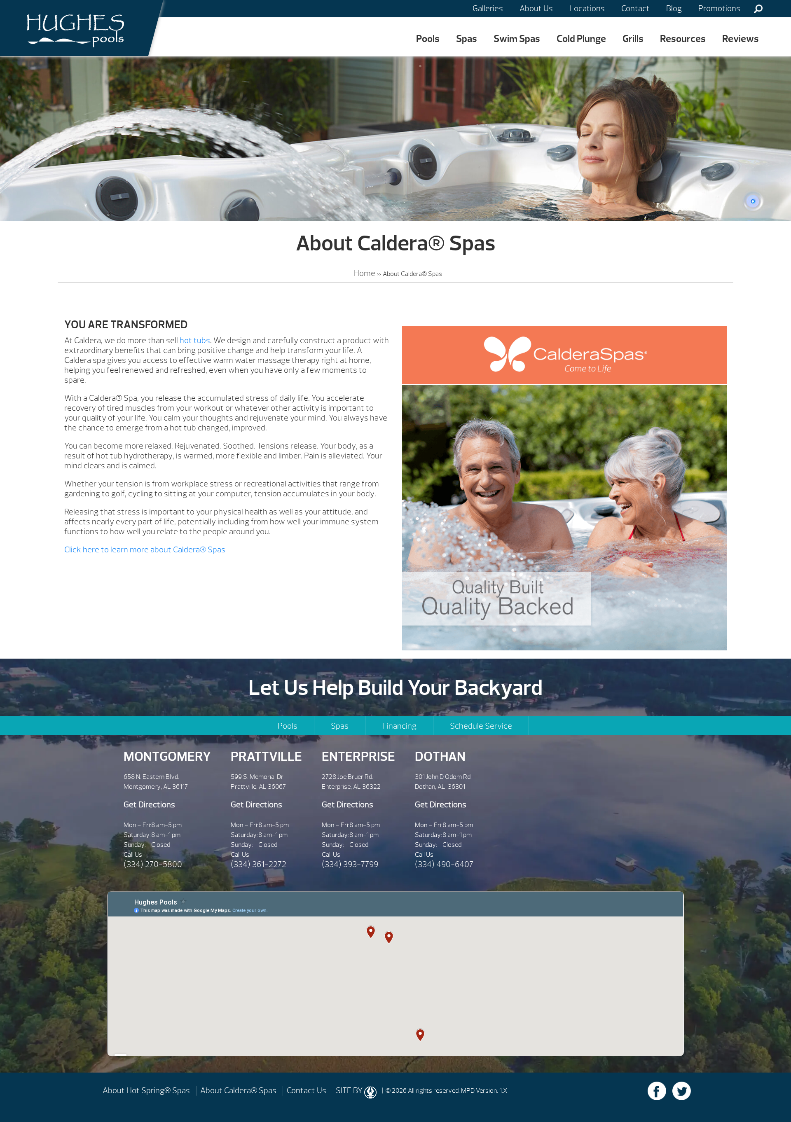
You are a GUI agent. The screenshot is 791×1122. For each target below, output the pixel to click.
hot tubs (195, 340)
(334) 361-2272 (258, 864)
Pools (428, 39)
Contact (635, 8)
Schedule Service (481, 726)
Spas (466, 39)
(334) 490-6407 (444, 864)
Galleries (488, 8)
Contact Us (306, 1091)
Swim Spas (517, 39)
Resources (683, 39)
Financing (399, 726)
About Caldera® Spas (238, 1091)
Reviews (740, 39)
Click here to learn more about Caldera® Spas (144, 550)
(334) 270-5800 (153, 864)
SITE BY (350, 1091)
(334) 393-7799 (350, 864)
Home (364, 273)
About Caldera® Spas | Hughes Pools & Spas (72, 28)
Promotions (719, 8)
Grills (633, 39)
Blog (674, 8)
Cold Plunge (581, 39)
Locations (587, 8)
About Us (536, 8)
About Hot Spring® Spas (146, 1091)
